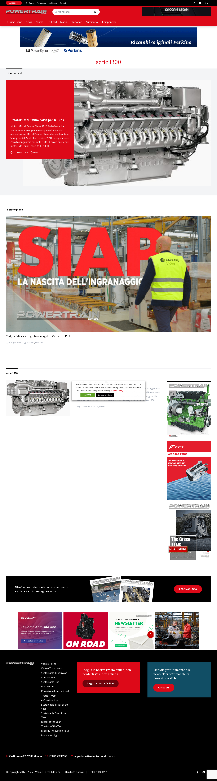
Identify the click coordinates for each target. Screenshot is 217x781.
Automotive (92, 22)
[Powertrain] (26, 12)
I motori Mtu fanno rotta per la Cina (37, 120)
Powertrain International (55, 691)
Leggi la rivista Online (100, 683)
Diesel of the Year (51, 721)
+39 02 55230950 (57, 756)
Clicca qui (163, 687)
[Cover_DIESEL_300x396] (189, 410)
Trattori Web (48, 695)
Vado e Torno (48, 663)
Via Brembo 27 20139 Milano (25, 756)
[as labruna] (85, 630)
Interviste (39, 342)
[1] (131, 630)
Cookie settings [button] (105, 395)
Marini (63, 22)
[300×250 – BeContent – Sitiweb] (40, 630)
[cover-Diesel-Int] (189, 531)
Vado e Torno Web (51, 668)
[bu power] (108, 40)
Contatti (63, 3)
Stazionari (76, 22)
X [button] (140, 384)
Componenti (109, 22)
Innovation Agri (49, 735)
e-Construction (49, 700)
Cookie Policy (117, 390)
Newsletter (41, 3)
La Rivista (53, 3)
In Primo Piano (14, 22)
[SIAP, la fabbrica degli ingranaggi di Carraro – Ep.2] (108, 274)
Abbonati (13, 3)
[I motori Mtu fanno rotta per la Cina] (117, 133)
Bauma (39, 22)
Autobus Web (48, 677)
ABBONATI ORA (188, 589)
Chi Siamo (30, 3)
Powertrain (47, 686)
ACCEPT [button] (87, 395)
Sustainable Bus (50, 682)
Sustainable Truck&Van (54, 673)
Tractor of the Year (51, 726)
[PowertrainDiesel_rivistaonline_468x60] (176, 11)
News (29, 22)
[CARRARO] (177, 630)
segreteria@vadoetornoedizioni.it (94, 756)
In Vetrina (30, 342)
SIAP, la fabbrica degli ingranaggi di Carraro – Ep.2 (38, 336)
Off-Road (52, 22)
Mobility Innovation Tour (55, 730)
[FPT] (189, 470)
